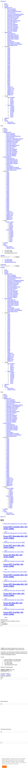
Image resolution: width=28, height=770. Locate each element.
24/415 (10, 224)
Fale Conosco (9, 246)
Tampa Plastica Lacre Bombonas (13, 168)
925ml (7, 210)
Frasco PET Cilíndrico (11, 146)
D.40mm (11, 235)
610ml (7, 206)
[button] (14, 126)
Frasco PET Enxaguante (11, 142)
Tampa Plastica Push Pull (12, 160)
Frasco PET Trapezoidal (11, 151)
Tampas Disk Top (10, 158)
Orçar (6, 531)
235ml (7, 181)
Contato (6, 120)
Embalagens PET (7, 132)
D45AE (11, 227)
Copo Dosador (9, 166)
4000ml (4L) (9, 216)
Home (4, 128)
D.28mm (11, 233)
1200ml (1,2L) (9, 214)
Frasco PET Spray (10, 137)
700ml (7, 209)
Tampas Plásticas (7, 156)
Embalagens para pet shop (12, 141)
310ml (7, 194)
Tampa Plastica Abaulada (13, 38)
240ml (7, 184)
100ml (7, 172)
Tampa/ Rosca (9, 229)
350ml (7, 197)
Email (2, 622)
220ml (7, 180)
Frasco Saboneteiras (10, 134)
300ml (7, 193)
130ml (7, 175)
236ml (7, 183)
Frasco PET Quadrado (11, 150)
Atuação (5, 130)
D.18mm (11, 231)
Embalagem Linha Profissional (13, 140)
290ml (7, 192)
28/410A (11, 225)
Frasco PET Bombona (11, 154)
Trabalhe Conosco (11, 123)
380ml (7, 198)
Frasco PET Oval (10, 147)
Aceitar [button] (4, 766)
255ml (7, 186)
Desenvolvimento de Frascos (12, 145)
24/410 (10, 223)
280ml (7, 190)
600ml (7, 205)
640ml (7, 207)
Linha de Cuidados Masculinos (13, 136)
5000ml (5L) (10, 94)
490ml (7, 201)
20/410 (10, 237)
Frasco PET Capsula (11, 143)
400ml (7, 199)
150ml (7, 177)
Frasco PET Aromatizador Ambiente (14, 138)
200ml (7, 179)
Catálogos (5, 242)
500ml (7, 202)
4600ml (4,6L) (9, 218)
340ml (7, 196)
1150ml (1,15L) (9, 212)
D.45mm (11, 236)
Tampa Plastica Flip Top (11, 159)
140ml (7, 176)
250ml (7, 185)
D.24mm (11, 232)
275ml (7, 189)
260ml (7, 188)
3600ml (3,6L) (9, 215)
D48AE (11, 228)
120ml (7, 173)
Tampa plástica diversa (12, 45)
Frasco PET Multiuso (11, 155)
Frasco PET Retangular (11, 149)
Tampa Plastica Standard (11, 162)
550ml (7, 203)
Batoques (8, 164)
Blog (4, 244)
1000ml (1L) (9, 211)
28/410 (11, 116)
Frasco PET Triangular (11, 153)
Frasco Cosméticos (10, 133)
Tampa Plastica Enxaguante (12, 167)
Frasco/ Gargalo (10, 222)
